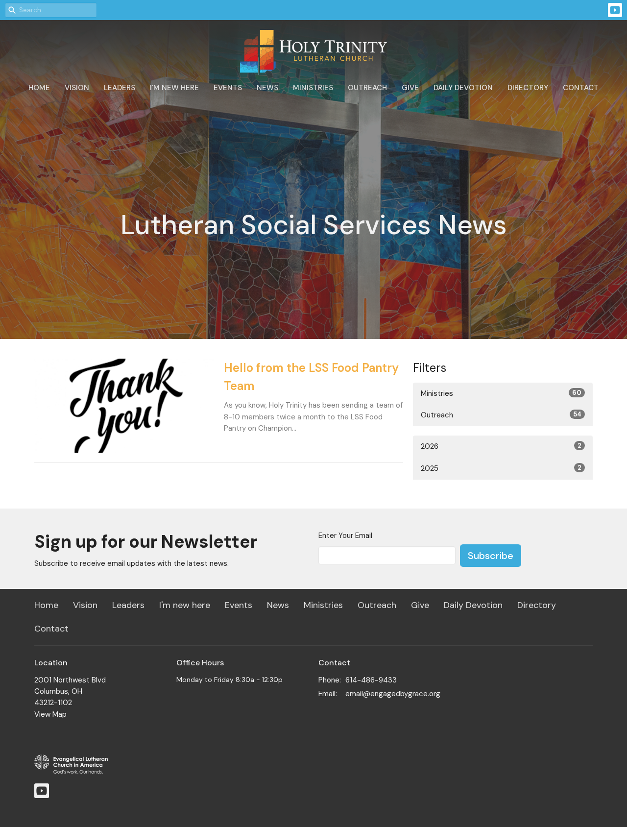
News (267, 88)
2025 (501, 468)
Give (410, 88)
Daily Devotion (463, 88)
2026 (501, 446)
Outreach (367, 88)
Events (228, 88)
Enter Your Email (345, 535)
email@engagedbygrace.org (392, 694)
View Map (50, 714)
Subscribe (490, 555)
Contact (581, 88)
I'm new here (174, 88)
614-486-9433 (371, 680)
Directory (527, 88)
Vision (77, 88)
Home (39, 88)
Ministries (313, 88)
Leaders (119, 88)
